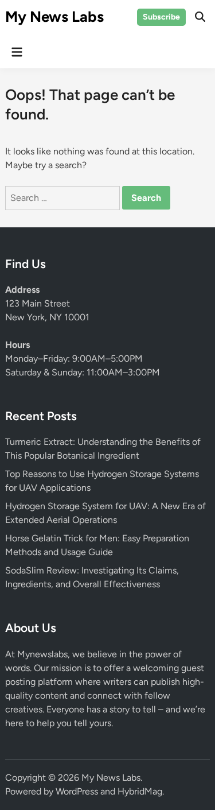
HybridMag (140, 791)
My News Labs (54, 16)
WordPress (77, 791)
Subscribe (161, 17)
